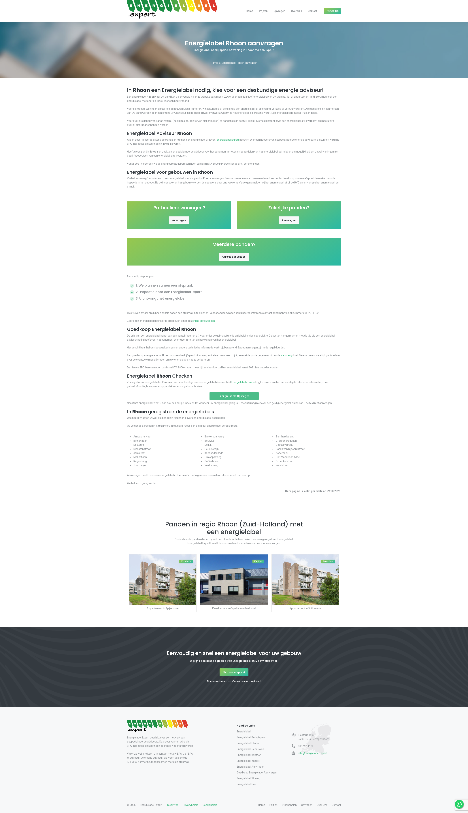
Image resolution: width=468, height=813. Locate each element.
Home (249, 11)
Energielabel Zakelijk (248, 760)
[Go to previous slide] (140, 581)
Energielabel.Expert (228, 139)
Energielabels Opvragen (234, 396)
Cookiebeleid (210, 804)
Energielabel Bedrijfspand (251, 737)
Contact (312, 11)
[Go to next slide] (328, 581)
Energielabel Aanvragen (250, 766)
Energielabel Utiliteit (248, 743)
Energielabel (244, 731)
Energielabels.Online (243, 382)
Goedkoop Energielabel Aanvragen (257, 772)
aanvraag (286, 355)
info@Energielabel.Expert (312, 753)
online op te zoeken (203, 320)
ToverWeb (172, 804)
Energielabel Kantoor (249, 754)
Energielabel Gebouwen (250, 749)
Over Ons (296, 11)
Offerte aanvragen (234, 256)
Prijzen (263, 11)
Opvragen (279, 11)
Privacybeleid (190, 804)
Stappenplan (289, 804)
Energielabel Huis (246, 784)
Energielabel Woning (248, 778)
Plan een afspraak (234, 672)
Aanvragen (333, 10)
